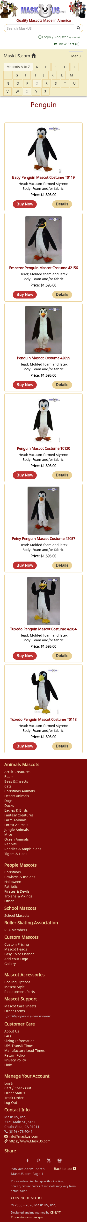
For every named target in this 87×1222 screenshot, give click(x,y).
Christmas (12, 872)
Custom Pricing (16, 944)
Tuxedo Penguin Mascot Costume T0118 (43, 719)
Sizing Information (19, 1041)
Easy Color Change (19, 954)
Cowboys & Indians (19, 877)
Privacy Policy (15, 1060)
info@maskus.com (23, 1136)
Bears (9, 776)
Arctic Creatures (17, 771)
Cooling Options (17, 982)
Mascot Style (14, 986)
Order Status (14, 1093)
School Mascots (16, 915)
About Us (11, 1031)
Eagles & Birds (16, 810)
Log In (9, 1083)
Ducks (9, 805)
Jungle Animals (16, 829)
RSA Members (15, 930)
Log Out (10, 1102)
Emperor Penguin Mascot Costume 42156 (43, 267)
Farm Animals (15, 820)
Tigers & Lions (15, 853)
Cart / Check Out (17, 1088)
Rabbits (10, 844)
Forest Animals (16, 824)
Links (8, 1065)
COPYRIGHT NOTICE (27, 1197)
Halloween (12, 881)
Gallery (10, 963)
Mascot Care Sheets (20, 1006)
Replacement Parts (19, 991)
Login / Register (60, 37)
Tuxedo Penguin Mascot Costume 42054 (43, 628)
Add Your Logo (16, 959)
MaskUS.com (17, 56)
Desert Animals (16, 796)
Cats (7, 786)
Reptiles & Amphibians (22, 849)
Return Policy (15, 1055)
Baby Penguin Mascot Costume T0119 (43, 177)
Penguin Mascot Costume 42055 (43, 357)
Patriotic (11, 886)
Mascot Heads (15, 949)
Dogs (8, 800)
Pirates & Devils (16, 891)
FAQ (7, 1036)
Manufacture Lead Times (24, 1050)
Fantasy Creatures (19, 815)
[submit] (78, 28)
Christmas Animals (19, 791)
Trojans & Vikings (18, 896)
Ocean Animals (16, 839)
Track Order (14, 1097)
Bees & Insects (16, 781)
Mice (8, 834)
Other (9, 901)
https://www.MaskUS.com (29, 1141)
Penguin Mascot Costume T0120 (43, 448)
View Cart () (69, 44)
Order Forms (14, 1011)
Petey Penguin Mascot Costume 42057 (43, 538)
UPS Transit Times (19, 1045)
